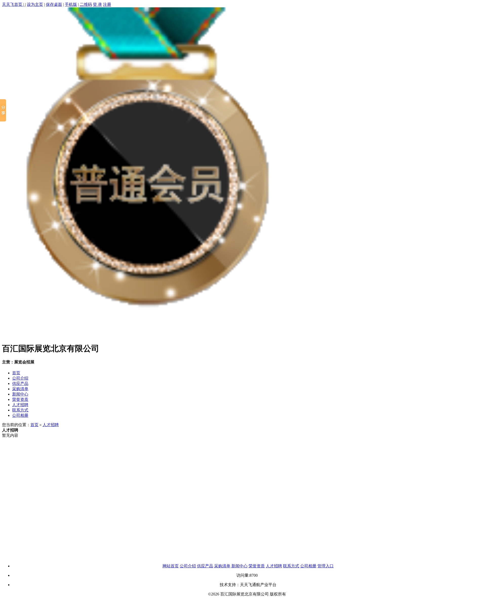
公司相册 (20, 415)
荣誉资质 (20, 399)
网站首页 (171, 566)
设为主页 (35, 4)
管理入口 (325, 566)
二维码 (86, 4)
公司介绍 (20, 378)
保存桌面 (54, 4)
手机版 (71, 4)
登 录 (97, 4)
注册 (107, 4)
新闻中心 (20, 394)
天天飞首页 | (13, 4)
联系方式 (20, 410)
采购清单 (20, 389)
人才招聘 (20, 405)
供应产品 (20, 383)
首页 (16, 373)
